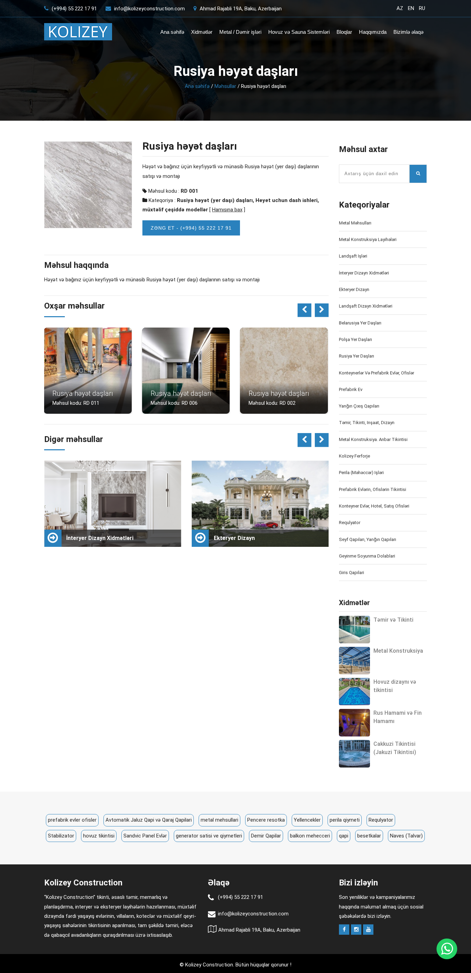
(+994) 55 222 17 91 (73, 9)
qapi (343, 836)
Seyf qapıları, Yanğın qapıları (367, 539)
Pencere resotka (266, 820)
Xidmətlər (201, 32)
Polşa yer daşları (355, 339)
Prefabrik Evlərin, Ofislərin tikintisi (372, 489)
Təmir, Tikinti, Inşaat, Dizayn (366, 422)
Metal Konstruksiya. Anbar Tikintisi (373, 439)
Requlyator (349, 522)
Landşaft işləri (353, 256)
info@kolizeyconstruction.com (149, 9)
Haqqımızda (373, 32)
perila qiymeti (345, 820)
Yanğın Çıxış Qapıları (359, 406)
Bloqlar (344, 32)
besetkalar (369, 836)
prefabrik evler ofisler (72, 820)
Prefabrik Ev (350, 389)
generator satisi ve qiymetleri (209, 836)
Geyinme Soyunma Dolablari (367, 556)
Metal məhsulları (355, 222)
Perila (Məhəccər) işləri (361, 472)
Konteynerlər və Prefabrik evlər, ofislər (376, 372)
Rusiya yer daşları (356, 356)
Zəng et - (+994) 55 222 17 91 (191, 228)
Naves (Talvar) (406, 836)
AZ (400, 8)
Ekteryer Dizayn (354, 289)
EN (411, 8)
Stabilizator (61, 836)
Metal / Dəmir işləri (240, 32)
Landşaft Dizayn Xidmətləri (365, 306)
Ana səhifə (172, 32)
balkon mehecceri (310, 836)
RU (422, 8)
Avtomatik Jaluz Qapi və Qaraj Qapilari (149, 820)
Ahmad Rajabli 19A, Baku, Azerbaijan (240, 9)
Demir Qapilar (266, 836)
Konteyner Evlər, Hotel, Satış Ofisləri (374, 506)
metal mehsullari (219, 820)
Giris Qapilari (351, 572)
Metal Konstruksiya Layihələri (368, 239)
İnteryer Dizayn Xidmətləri (364, 272)
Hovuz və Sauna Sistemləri (299, 32)
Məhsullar (225, 86)
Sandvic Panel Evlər (145, 836)
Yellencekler (307, 820)
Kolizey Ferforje (354, 456)
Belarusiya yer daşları (360, 322)
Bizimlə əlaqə (408, 32)
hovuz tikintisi (98, 836)
